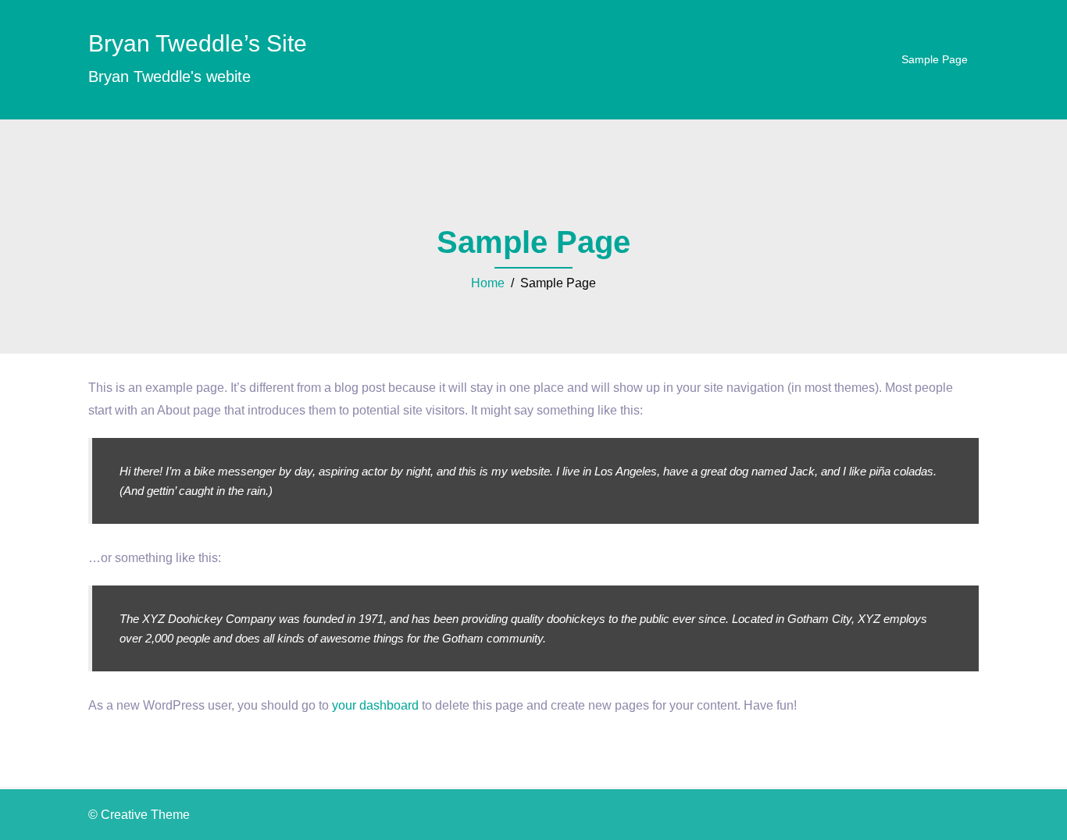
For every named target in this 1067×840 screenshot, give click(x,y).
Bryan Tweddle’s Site (197, 43)
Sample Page (934, 59)
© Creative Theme (139, 814)
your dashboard (375, 705)
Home (488, 283)
